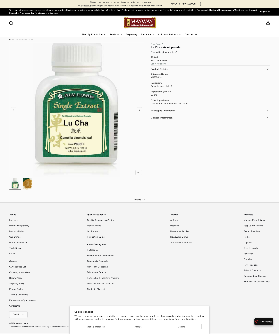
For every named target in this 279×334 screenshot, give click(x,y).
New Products (250, 264)
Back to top (139, 200)
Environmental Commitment (100, 255)
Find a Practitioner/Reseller (257, 281)
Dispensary (131, 34)
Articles (174, 220)
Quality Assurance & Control (100, 220)
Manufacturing (94, 225)
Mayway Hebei (16, 231)
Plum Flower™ (157, 44)
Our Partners (93, 231)
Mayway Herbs (22, 323)
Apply (132, 5)
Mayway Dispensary (19, 225)
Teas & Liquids (251, 248)
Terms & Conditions (18, 294)
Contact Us (14, 305)
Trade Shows (15, 248)
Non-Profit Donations (97, 266)
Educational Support (97, 272)
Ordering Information (19, 272)
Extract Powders (252, 231)
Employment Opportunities (22, 300)
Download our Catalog (255, 276)
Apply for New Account (184, 4)
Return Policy (15, 277)
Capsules (248, 242)
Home (11, 40)
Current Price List (17, 266)
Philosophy (92, 249)
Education (146, 34)
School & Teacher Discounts (100, 283)
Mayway (13, 220)
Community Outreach (97, 261)
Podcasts (174, 225)
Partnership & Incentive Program (103, 277)
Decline (181, 326)
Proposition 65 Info (96, 236)
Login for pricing (159, 63)
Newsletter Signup (179, 236)
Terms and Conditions (185, 319)
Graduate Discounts (96, 289)
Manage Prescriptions (254, 220)
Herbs (247, 236)
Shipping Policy (16, 283)
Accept (138, 326)
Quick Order (191, 34)
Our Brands (14, 236)
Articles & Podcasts (168, 34)
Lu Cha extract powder (24, 40)
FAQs (12, 253)
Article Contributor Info (181, 242)
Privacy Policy (16, 289)
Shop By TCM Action (92, 34)
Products (114, 34)
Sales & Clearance (252, 270)
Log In (100, 5)
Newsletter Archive (179, 231)
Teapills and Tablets (253, 225)
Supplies (248, 259)
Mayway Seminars (18, 242)
